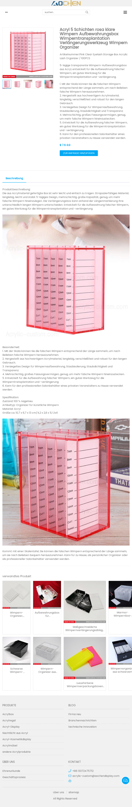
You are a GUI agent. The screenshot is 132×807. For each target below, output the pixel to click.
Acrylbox (8, 714)
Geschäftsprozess (14, 777)
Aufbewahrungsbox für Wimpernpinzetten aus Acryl (47, 614)
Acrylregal (9, 720)
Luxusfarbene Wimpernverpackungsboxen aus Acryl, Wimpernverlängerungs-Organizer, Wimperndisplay (85, 684)
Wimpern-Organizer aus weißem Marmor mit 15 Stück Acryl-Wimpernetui (47, 670)
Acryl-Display (11, 727)
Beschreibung (14, 178)
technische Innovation (82, 727)
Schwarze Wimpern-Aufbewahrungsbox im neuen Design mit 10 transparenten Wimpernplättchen (16, 670)
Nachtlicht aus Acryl (15, 733)
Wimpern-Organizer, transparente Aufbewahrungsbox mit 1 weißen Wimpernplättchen (16, 614)
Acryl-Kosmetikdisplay (16, 739)
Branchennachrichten (82, 720)
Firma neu (74, 714)
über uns (58, 792)
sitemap (74, 792)
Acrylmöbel (9, 745)
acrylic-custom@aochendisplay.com (95, 776)
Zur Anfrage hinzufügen (78, 153)
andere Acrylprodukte (16, 752)
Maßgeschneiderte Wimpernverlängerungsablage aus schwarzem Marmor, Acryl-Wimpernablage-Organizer (84, 628)
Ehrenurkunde (11, 771)
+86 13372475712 (83, 771)
